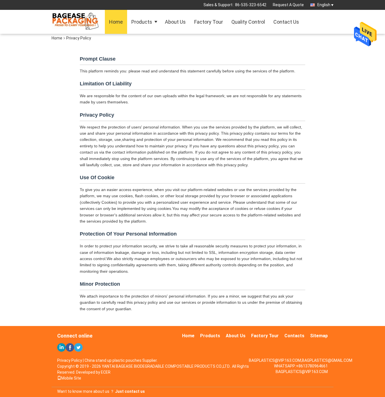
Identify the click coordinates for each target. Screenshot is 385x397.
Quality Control (248, 22)
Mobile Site (71, 378)
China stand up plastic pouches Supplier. (121, 360)
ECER (105, 372)
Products (141, 22)
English (323, 5)
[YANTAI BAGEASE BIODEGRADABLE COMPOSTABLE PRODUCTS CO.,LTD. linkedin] (61, 347)
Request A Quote (288, 5)
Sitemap (319, 335)
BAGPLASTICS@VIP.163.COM (302, 371)
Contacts (294, 335)
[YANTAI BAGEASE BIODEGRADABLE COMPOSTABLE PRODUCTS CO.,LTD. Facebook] (70, 347)
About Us (175, 22)
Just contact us (130, 391)
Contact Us (286, 22)
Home (116, 22)
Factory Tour (208, 22)
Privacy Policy (69, 360)
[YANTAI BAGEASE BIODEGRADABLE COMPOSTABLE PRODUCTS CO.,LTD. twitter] (78, 347)
